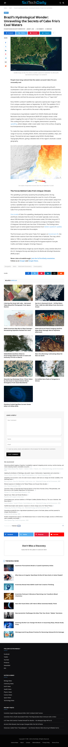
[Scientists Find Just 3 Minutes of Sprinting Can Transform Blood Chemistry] (9, 596)
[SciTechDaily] (34, 2)
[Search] (63, 3)
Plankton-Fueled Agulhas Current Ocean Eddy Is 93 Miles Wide (17, 405)
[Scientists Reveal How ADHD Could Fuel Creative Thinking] (9, 586)
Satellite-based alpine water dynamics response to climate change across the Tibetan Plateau (28, 505)
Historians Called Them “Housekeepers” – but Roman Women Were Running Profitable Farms (31, 728)
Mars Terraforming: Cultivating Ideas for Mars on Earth (49, 354)
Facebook (6, 654)
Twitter (6, 657)
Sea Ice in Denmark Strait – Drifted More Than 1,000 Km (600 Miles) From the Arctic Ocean (49, 305)
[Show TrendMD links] (63, 525)
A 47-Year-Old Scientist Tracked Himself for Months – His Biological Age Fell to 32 (28, 720)
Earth (6, 12)
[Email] (5, 62)
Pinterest (6, 662)
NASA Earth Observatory (24, 266)
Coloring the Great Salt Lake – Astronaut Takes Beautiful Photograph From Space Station (17, 305)
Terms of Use (55, 742)
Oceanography (38, 266)
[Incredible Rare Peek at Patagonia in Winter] (49, 369)
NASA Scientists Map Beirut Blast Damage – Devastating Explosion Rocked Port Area (18, 329)
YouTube (6, 660)
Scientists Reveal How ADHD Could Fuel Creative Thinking (34, 584)
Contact (28, 742)
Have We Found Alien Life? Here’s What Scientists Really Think (36, 603)
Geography (8, 266)
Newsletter (7, 665)
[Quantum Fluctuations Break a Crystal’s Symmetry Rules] (9, 567)
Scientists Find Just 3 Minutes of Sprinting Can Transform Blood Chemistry (36, 595)
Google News (33, 261)
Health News (7, 689)
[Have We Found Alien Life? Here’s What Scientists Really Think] (9, 605)
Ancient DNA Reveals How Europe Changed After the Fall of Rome (23, 724)
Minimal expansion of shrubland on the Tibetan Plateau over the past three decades (25, 484)
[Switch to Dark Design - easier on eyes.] (60, 3)
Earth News (7, 686)
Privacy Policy (46, 742)
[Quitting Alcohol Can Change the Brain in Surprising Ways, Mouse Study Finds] (9, 625)
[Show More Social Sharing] (53, 33)
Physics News (8, 692)
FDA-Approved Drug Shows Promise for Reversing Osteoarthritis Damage (39, 632)
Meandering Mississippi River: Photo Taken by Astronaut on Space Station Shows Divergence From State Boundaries (18, 381)
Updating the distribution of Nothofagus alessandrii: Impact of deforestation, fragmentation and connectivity (31, 473)
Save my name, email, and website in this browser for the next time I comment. (32, 449)
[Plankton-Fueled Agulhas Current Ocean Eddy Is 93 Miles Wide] (18, 394)
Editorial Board (36, 742)
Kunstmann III (53, 234)
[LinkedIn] (5, 50)
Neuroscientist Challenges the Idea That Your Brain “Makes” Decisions (38, 613)
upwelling (14, 124)
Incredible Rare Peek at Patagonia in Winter (47, 380)
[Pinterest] (5, 54)
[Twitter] (5, 46)
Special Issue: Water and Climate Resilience (15, 495)
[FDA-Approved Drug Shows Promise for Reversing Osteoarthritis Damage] (9, 634)
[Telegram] (5, 58)
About (22, 742)
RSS (5, 668)
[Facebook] (5, 42)
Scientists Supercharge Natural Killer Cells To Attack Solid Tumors (23, 713)
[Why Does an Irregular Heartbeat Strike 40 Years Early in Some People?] (9, 577)
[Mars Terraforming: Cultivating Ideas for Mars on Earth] (49, 343)
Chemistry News (9, 683)
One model (14, 214)
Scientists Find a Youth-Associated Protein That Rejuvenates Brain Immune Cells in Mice (30, 717)
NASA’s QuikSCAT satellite (53, 227)
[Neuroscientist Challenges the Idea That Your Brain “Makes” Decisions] (9, 615)
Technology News (9, 700)
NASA (14, 266)
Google (22, 261)
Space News (7, 698)
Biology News (8, 681)
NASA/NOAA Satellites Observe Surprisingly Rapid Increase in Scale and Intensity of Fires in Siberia (17, 355)
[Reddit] (5, 66)
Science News (8, 695)
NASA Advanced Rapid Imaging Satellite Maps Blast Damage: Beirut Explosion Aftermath (48, 330)
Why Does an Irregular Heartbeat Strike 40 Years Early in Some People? (39, 575)
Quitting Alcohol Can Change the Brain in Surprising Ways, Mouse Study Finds (39, 623)
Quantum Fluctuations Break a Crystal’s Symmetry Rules (34, 565)
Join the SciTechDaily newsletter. (43, 258)
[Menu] (5, 2)
